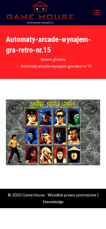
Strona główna (53, 59)
